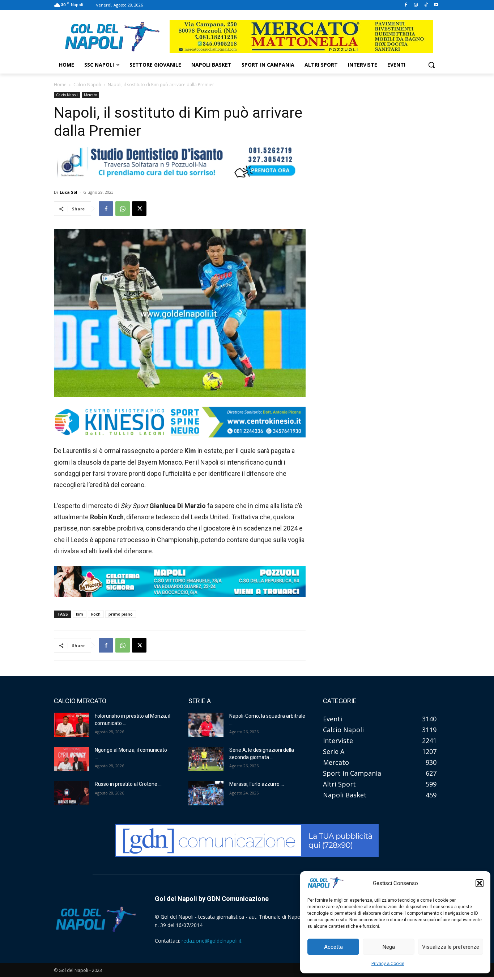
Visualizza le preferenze (450, 947)
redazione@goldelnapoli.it (212, 940)
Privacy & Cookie (387, 963)
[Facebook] (406, 5)
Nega (389, 947)
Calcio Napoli (87, 84)
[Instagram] (416, 5)
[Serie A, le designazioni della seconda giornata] (205, 759)
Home (60, 84)
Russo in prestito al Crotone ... (128, 784)
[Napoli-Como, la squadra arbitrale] (205, 725)
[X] (139, 208)
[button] (479, 883)
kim (79, 614)
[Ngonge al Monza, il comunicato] (71, 759)
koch (96, 614)
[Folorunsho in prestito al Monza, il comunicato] (71, 725)
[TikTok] (426, 5)
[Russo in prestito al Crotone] (71, 793)
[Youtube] (436, 5)
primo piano (120, 614)
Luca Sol (68, 192)
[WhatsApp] (122, 208)
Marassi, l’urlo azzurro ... (256, 784)
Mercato (90, 94)
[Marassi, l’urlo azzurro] (205, 793)
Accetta (333, 947)
